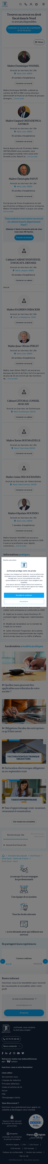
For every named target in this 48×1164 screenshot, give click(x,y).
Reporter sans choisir (9, 560)
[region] (24, 582)
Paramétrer (24, 601)
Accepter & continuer (24, 595)
